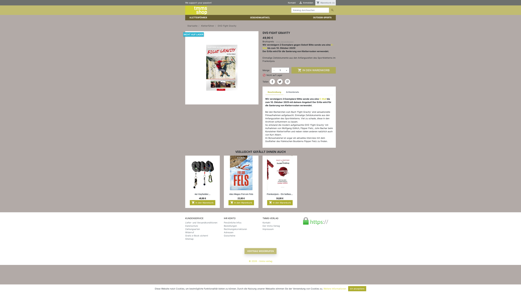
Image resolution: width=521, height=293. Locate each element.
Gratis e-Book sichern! (196, 235)
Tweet (280, 81)
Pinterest (287, 81)
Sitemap (189, 239)
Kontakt (292, 2)
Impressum (268, 229)
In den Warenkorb (314, 70)
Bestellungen (230, 225)
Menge (266, 70)
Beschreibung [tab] (274, 92)
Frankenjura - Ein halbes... (280, 194)
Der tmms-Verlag (271, 225)
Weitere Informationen (334, 288)
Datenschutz (191, 225)
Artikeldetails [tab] (292, 92)
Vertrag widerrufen (260, 251)
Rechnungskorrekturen (235, 229)
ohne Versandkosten (285, 42)
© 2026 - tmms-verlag (260, 261)
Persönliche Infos (232, 222)
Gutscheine (229, 235)
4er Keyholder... (202, 194)
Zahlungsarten (192, 229)
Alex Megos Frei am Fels (241, 194)
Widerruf (189, 232)
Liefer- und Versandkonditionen (201, 222)
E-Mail (323, 99)
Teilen (272, 81)
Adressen (228, 232)
